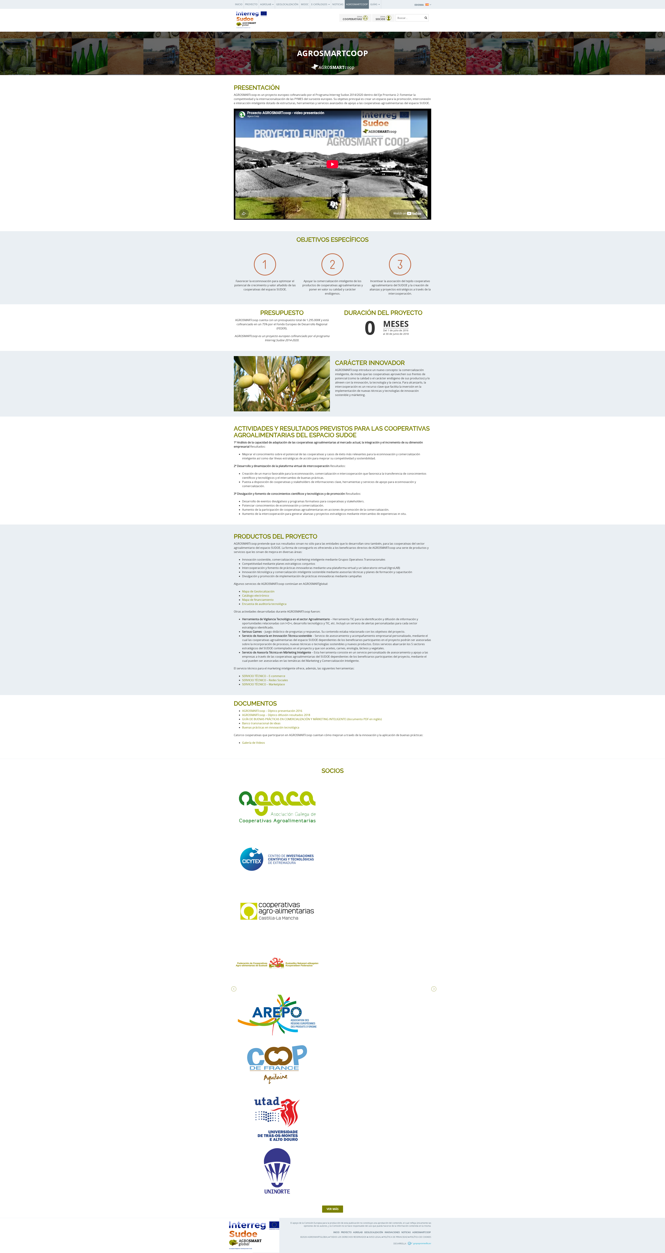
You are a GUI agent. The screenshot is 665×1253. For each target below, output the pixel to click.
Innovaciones (392, 1232)
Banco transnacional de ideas (261, 723)
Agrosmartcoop (357, 4)
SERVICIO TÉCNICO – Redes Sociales (265, 680)
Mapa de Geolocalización (258, 591)
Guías (374, 4)
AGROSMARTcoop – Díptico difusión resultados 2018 (276, 715)
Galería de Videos (253, 743)
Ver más (333, 1209)
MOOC (305, 4)
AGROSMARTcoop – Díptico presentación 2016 (272, 711)
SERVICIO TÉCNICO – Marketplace (263, 684)
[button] (422, 4)
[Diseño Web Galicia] (419, 1243)
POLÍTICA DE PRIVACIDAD (395, 1236)
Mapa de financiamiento (258, 600)
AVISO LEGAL (375, 1236)
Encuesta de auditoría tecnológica (264, 604)
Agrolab (266, 4)
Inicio (238, 4)
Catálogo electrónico (255, 595)
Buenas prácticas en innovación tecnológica (270, 727)
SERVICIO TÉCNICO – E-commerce (263, 676)
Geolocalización (287, 4)
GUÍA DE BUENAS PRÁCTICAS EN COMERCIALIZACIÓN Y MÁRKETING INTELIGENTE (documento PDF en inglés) (312, 719)
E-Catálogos (319, 4)
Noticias (337, 4)
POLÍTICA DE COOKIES (420, 1236)
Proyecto (251, 4)
